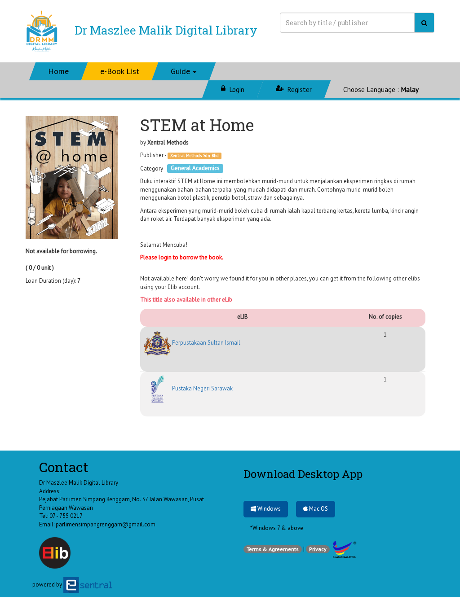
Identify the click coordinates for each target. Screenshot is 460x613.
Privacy (318, 549)
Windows (268, 508)
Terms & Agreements (273, 549)
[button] (184, 71)
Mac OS (318, 508)
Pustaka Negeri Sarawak (202, 388)
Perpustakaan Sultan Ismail (205, 342)
